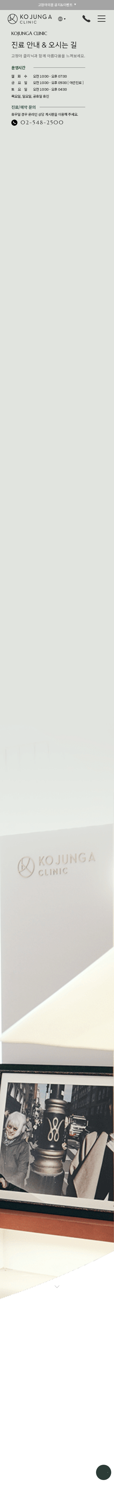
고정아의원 (30, 19)
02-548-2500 (42, 122)
